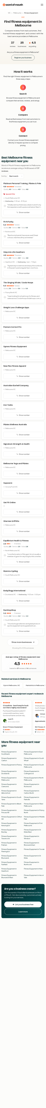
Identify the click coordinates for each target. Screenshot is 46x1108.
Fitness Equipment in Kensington (9, 824)
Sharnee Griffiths (11, 521)
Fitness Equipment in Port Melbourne (33, 824)
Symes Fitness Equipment (15, 346)
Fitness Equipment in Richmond (31, 785)
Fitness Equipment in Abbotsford (9, 792)
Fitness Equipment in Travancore (9, 837)
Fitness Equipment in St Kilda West (32, 831)
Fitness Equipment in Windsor (31, 837)
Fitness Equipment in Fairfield (9, 863)
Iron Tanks (8, 405)
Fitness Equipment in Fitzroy (11, 765)
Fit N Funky (8, 222)
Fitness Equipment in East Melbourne (33, 753)
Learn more (23, 912)
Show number (24, 212)
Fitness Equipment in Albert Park (11, 805)
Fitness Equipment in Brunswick (9, 857)
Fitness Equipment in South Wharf (34, 759)
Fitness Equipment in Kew (33, 869)
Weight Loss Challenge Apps (16, 307)
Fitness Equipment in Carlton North (31, 792)
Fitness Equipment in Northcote (31, 863)
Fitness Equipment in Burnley (9, 831)
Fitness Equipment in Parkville (31, 798)
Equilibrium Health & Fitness (16, 541)
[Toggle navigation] (42, 5)
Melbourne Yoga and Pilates (16, 463)
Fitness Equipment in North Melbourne (34, 779)
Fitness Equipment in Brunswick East (31, 844)
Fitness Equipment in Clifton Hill (11, 818)
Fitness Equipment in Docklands (9, 772)
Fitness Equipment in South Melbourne (34, 766)
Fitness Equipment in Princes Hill (9, 811)
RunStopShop (9, 610)
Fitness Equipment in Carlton (9, 759)
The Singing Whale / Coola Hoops (18, 282)
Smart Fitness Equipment (13, 727)
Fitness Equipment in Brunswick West (9, 876)
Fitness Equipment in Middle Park (34, 818)
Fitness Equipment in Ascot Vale (34, 876)
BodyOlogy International (14, 591)
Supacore (7, 483)
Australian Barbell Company (16, 385)
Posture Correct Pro (12, 327)
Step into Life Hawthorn (14, 252)
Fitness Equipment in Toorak (34, 849)
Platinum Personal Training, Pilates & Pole (22, 183)
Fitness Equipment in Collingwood (31, 772)
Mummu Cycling (10, 571)
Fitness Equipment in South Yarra (11, 798)
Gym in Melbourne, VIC (11, 685)
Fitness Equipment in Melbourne (9, 779)
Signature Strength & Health (16, 444)
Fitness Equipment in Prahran (9, 844)
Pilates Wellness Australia (15, 424)
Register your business (23, 57)
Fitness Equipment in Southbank (9, 753)
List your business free (24, 904)
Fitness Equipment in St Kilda (32, 857)
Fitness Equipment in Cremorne (9, 785)
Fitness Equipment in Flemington (9, 850)
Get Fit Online (9, 502)
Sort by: (4, 176)
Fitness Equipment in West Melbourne (33, 805)
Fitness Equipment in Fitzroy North (34, 811)
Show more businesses (22, 642)
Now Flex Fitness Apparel (14, 366)
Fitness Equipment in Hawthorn (9, 870)
